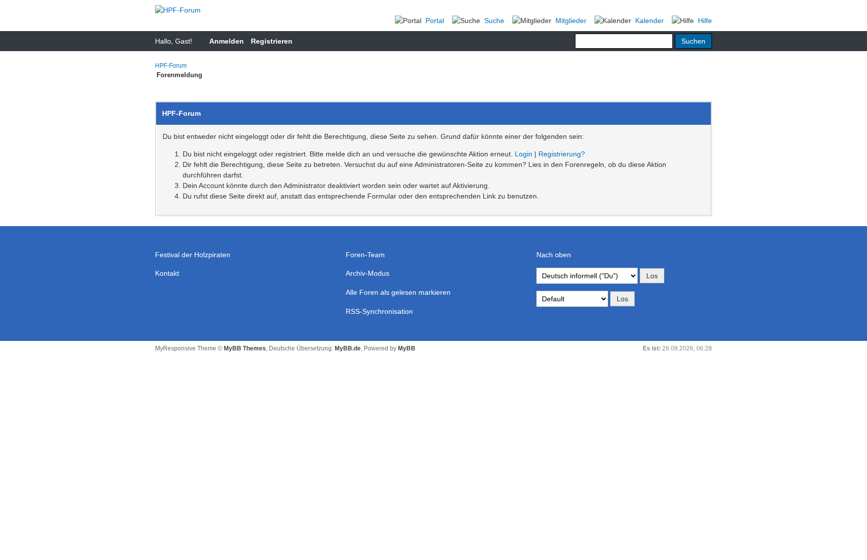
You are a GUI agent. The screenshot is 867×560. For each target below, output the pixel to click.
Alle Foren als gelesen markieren (398, 292)
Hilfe (705, 21)
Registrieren (272, 41)
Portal (434, 21)
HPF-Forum (171, 65)
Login (523, 154)
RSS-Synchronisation (379, 311)
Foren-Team (365, 255)
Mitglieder (571, 21)
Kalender (649, 21)
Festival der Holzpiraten (192, 255)
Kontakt (167, 273)
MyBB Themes (245, 348)
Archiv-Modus (367, 273)
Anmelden (226, 41)
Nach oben (553, 255)
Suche (494, 21)
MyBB (406, 348)
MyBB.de (348, 348)
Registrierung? (561, 154)
